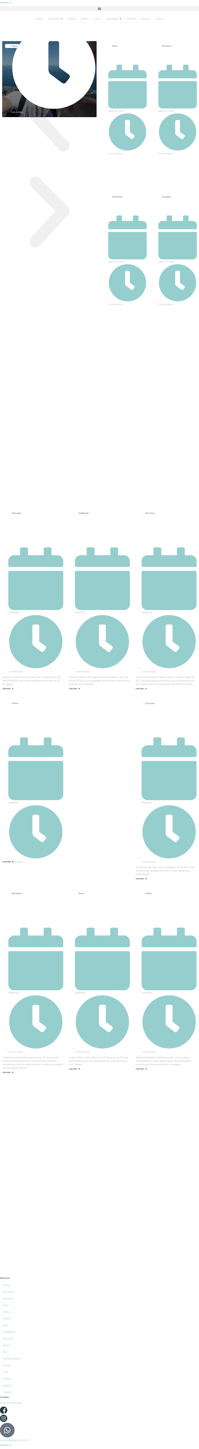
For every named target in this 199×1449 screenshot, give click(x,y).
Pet (5, 1351)
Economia (53, 18)
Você (5, 1372)
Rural (97, 18)
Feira (5, 1305)
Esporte (145, 18)
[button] (99, 8)
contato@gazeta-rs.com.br (15, 1440)
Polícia (39, 18)
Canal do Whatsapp (11, 1402)
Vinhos (72, 18)
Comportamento (12, 1358)
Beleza (6, 1345)
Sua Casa (8, 1338)
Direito (85, 18)
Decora (7, 1365)
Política (131, 18)
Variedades (112, 18)
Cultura (160, 18)
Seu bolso (8, 1298)
